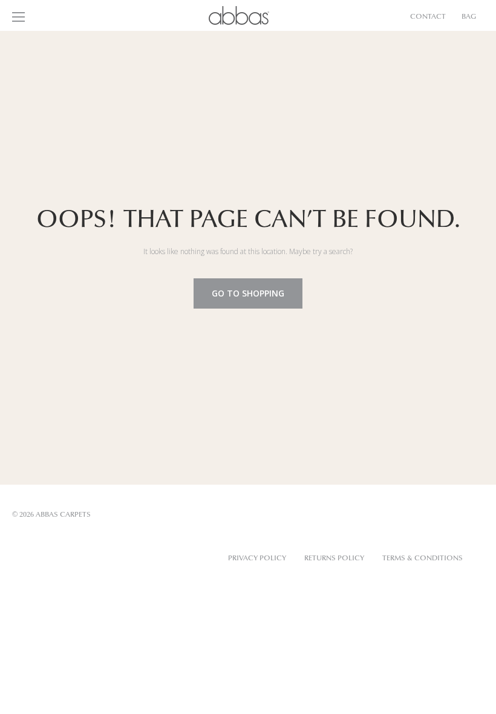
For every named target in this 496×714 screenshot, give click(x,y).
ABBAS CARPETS (63, 515)
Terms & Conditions (422, 558)
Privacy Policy (257, 558)
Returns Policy (334, 558)
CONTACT (428, 17)
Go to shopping (248, 293)
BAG (469, 17)
